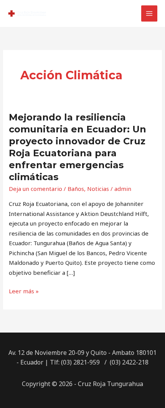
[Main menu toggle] (149, 13)
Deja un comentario (35, 188)
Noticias (98, 188)
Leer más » (24, 290)
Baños (76, 188)
